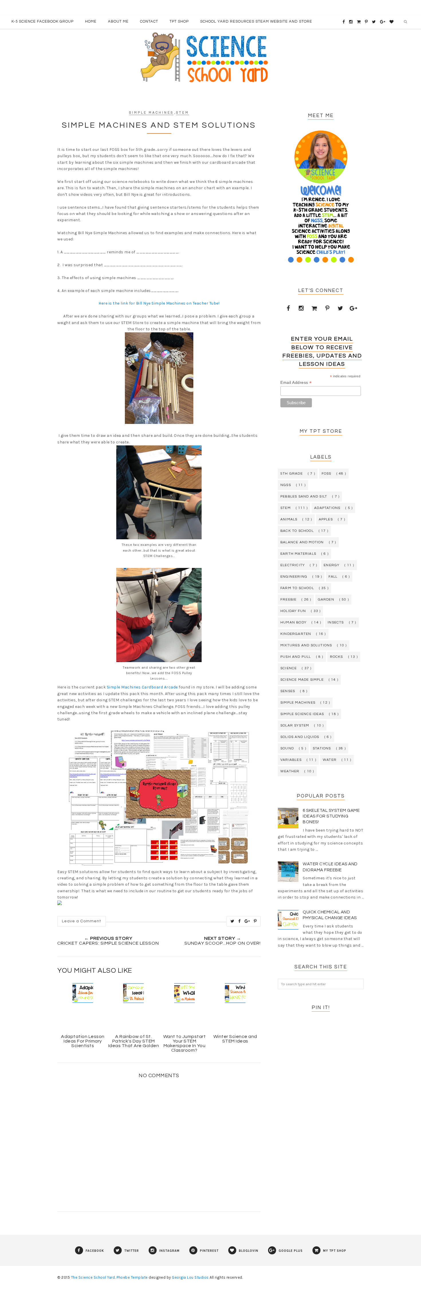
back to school (297, 531)
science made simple (302, 680)
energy (331, 565)
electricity (292, 565)
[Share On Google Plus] (247, 921)
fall (332, 577)
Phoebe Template (132, 1277)
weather (289, 771)
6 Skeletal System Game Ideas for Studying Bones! (331, 816)
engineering (293, 577)
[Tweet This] (233, 921)
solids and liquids (299, 737)
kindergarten (295, 634)
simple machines (151, 112)
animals (288, 519)
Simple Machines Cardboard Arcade (142, 687)
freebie (288, 599)
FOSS (326, 473)
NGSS (285, 485)
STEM (182, 112)
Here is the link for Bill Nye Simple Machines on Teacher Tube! (159, 303)
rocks (336, 657)
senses (287, 691)
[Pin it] (255, 921)
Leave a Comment (81, 921)
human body (293, 622)
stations (322, 748)
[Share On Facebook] (239, 921)
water (330, 760)
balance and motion (302, 542)
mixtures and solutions (306, 645)
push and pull (295, 657)
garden (326, 599)
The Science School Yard (93, 1277)
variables (291, 760)
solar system (294, 725)
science (288, 668)
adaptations (327, 508)
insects (336, 622)
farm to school (297, 588)
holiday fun (293, 611)
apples (326, 519)
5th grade (291, 473)
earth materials (298, 554)
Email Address (296, 382)
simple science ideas (302, 714)
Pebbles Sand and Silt (303, 496)
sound (287, 748)
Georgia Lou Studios (190, 1277)
